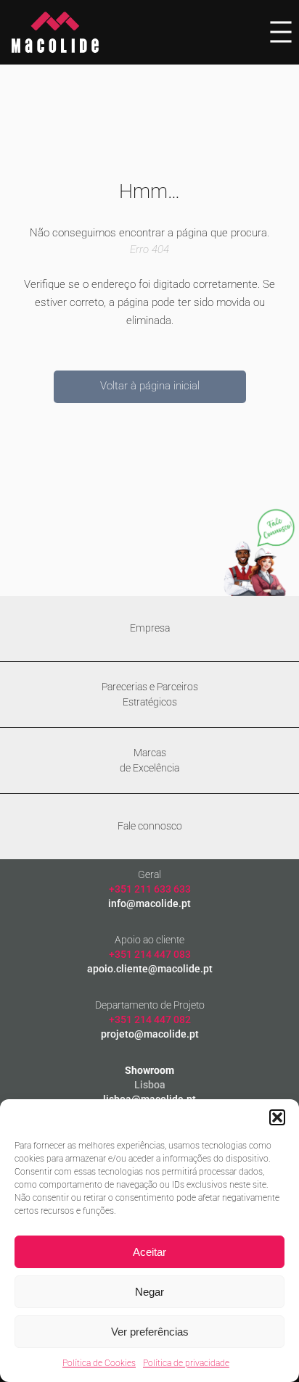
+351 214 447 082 (150, 1019)
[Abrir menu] (281, 32)
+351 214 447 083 (150, 954)
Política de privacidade (186, 1363)
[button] (277, 1117)
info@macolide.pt (149, 903)
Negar (149, 1292)
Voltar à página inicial (150, 385)
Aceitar (149, 1252)
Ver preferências (150, 1331)
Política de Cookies (99, 1363)
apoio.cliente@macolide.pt (150, 969)
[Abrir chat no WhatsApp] (259, 552)
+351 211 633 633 (150, 889)
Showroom (149, 1070)
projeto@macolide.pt (150, 1034)
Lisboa (149, 1085)
